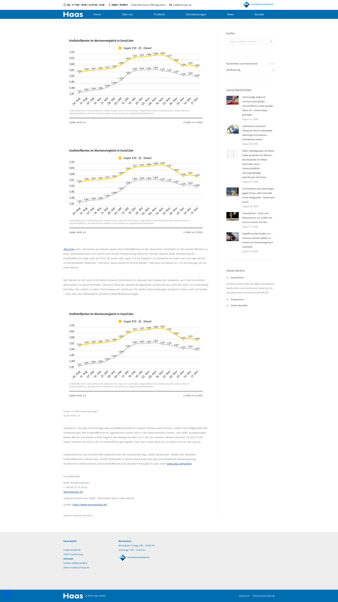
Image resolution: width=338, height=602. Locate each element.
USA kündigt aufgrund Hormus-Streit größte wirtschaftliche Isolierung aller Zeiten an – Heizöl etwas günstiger (257, 105)
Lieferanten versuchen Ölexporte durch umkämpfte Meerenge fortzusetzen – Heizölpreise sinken (257, 133)
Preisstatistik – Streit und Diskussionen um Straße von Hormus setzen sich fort (257, 218)
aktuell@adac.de (73, 492)
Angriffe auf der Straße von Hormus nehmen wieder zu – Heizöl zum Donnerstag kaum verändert (257, 240)
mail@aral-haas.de (182, 4)
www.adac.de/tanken (179, 463)
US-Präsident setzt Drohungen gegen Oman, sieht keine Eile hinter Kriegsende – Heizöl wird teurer (258, 195)
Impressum (244, 595)
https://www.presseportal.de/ (90, 504)
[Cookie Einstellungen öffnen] (8, 597)
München (69, 249)
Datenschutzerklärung (264, 595)
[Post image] (232, 100)
